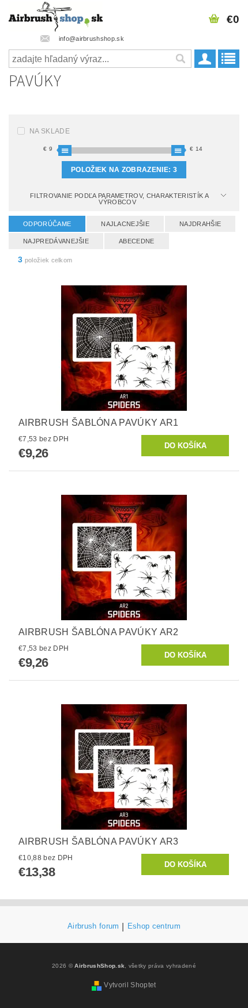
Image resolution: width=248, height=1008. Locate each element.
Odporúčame (47, 223)
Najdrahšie (200, 223)
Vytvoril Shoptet (130, 985)
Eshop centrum (154, 926)
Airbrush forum (93, 926)
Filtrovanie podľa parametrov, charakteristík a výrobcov (119, 198)
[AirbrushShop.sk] (56, 15)
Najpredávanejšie (56, 241)
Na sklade (49, 131)
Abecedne (137, 241)
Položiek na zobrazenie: (124, 170)
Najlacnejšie (125, 223)
